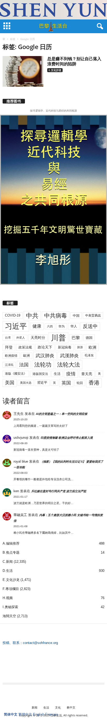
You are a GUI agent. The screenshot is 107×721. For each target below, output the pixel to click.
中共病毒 (55, 315)
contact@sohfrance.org (40, 643)
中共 (32, 315)
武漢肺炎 (69, 355)
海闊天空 (9, 616)
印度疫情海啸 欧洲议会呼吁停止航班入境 (67, 437)
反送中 (90, 326)
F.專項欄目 (11, 589)
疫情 (71, 373)
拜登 (9, 347)
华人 (73, 326)
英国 (66, 383)
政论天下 (45, 347)
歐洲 (26, 356)
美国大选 (25, 382)
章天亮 (86, 374)
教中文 (71, 707)
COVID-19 (12, 315)
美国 (9, 382)
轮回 (80, 383)
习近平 (16, 326)
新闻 (34, 707)
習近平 (42, 382)
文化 (58, 707)
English (38, 714)
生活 (57, 374)
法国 (24, 364)
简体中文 (10, 714)
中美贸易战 (93, 315)
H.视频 (8, 598)
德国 (89, 338)
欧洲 (92, 347)
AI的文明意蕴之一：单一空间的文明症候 (61, 413)
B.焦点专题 (11, 552)
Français (51, 714)
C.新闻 (8, 562)
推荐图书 (13, 101)
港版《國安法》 (16, 373)
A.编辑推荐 (11, 543)
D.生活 (8, 571)
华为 (61, 326)
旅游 (80, 347)
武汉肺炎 (45, 355)
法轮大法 (68, 364)
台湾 (8, 337)
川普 (58, 337)
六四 (50, 326)
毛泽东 (89, 355)
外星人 (20, 337)
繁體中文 (25, 714)
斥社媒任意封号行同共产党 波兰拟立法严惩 (58, 491)
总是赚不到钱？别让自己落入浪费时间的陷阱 (74, 61)
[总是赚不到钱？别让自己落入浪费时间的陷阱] (23, 71)
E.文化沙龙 (55, 70)
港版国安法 (40, 374)
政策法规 (25, 347)
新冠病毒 (64, 347)
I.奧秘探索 (10, 607)
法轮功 (42, 364)
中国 (76, 316)
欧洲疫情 (11, 356)
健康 (36, 326)
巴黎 (76, 337)
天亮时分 (38, 337)
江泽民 (9, 364)
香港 (94, 383)
